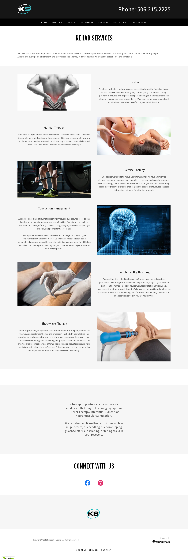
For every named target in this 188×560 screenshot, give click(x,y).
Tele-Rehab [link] (87, 22)
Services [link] (71, 22)
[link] (24, 9)
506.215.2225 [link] (154, 9)
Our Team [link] (103, 22)
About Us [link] (57, 22)
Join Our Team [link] (138, 22)
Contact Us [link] (119, 22)
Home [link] (44, 22)
